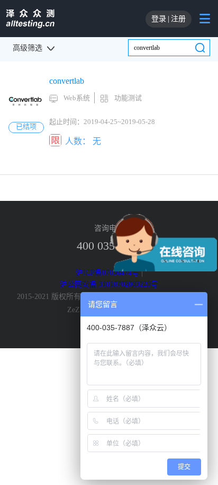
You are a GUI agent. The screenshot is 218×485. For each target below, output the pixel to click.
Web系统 (76, 98)
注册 (178, 19)
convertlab (66, 80)
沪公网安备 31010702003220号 (109, 284)
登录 (158, 19)
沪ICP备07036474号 (107, 273)
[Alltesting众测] (30, 18)
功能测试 (128, 98)
